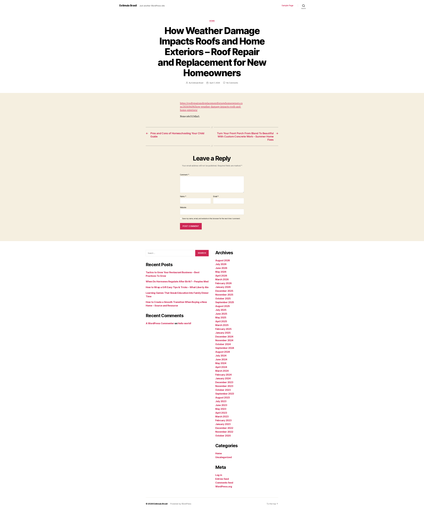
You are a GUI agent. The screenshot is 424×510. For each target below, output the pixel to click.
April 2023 (221, 412)
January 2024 (223, 378)
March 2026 (222, 279)
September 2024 (224, 348)
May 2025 (220, 317)
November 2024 (224, 340)
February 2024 (223, 374)
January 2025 (223, 332)
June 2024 (221, 359)
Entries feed (222, 479)
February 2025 (223, 329)
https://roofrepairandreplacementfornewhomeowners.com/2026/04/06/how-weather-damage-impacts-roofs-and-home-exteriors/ (211, 107)
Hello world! (184, 323)
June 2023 (221, 405)
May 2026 (220, 271)
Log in (218, 475)
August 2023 (222, 397)
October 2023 (223, 390)
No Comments (232, 83)
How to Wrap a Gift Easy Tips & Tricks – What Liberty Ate (177, 287)
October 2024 (223, 344)
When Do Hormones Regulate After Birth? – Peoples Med (177, 281)
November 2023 (224, 386)
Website (183, 207)
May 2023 (220, 409)
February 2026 (223, 283)
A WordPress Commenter (160, 323)
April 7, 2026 (214, 83)
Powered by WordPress (180, 504)
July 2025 (220, 310)
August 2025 (222, 306)
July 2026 (220, 264)
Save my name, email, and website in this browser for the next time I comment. (211, 219)
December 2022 (224, 428)
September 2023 (224, 393)
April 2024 (221, 367)
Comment (184, 175)
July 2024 (220, 355)
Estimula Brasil (128, 5)
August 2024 (222, 351)
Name (183, 196)
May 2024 (220, 363)
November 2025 (224, 294)
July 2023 (220, 401)
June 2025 (221, 313)
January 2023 (223, 424)
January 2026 (223, 287)
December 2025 (224, 291)
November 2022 (224, 431)
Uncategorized (223, 457)
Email (216, 196)
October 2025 (223, 298)
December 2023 (224, 382)
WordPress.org (223, 486)
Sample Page (287, 5)
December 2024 (224, 336)
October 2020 (223, 435)
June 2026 (221, 268)
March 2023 (221, 416)
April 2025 (221, 321)
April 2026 (221, 275)
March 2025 (221, 325)
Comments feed (224, 482)
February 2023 (223, 420)
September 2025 (224, 302)
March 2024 (222, 370)
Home (212, 21)
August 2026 (222, 260)
